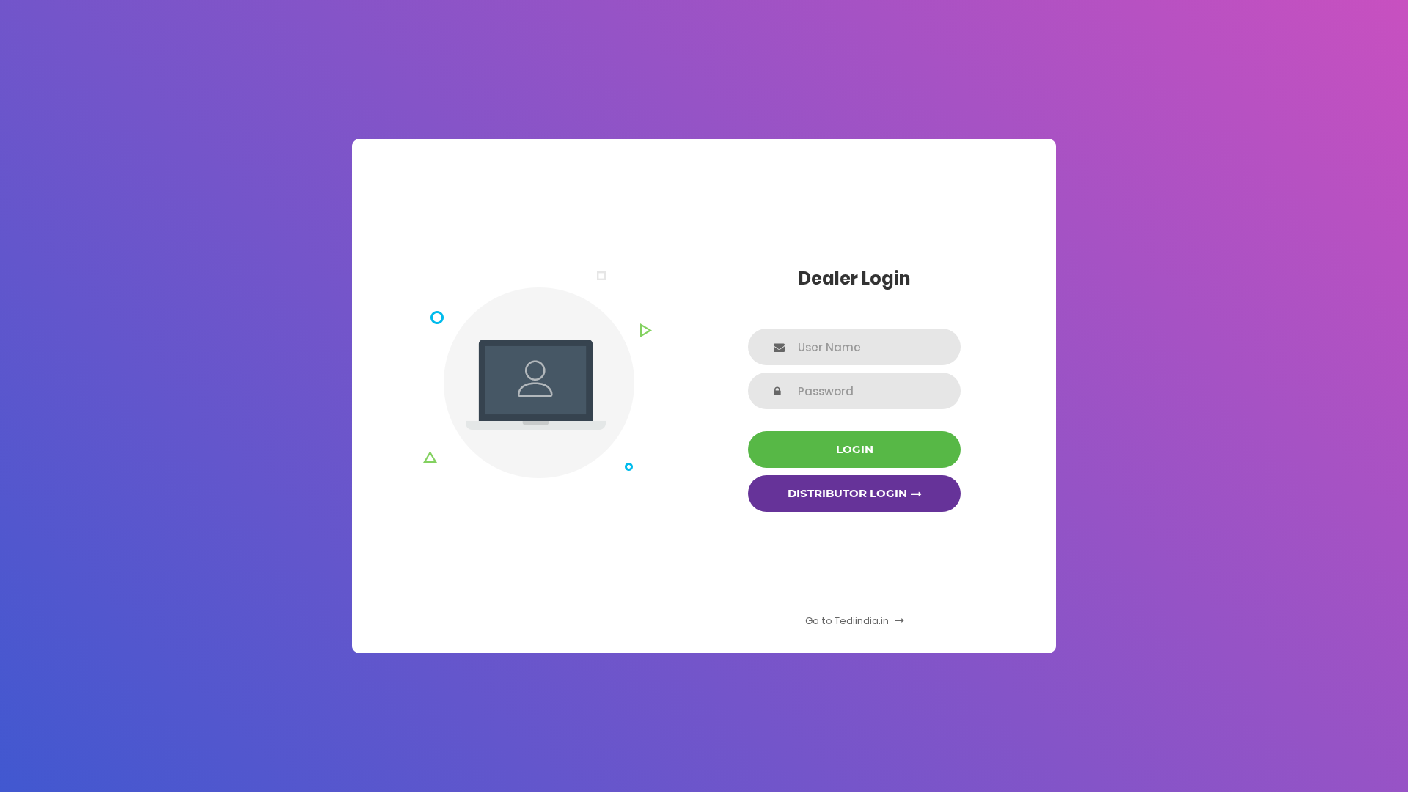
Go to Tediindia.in (848, 621)
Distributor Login (847, 493)
